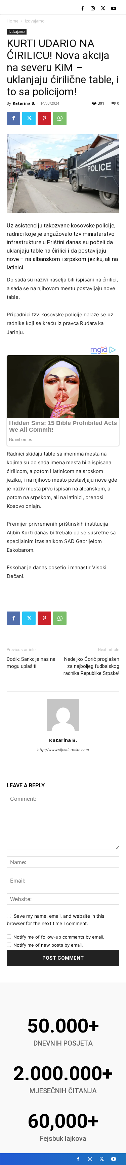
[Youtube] (113, 9)
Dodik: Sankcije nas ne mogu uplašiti (31, 662)
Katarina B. (24, 103)
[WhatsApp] (60, 118)
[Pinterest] (44, 118)
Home (12, 21)
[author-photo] (63, 731)
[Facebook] (82, 9)
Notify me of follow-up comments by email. (58, 937)
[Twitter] (103, 9)
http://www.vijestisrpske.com (63, 749)
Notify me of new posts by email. (48, 945)
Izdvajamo (35, 21)
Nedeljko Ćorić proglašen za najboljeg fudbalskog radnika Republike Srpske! (91, 666)
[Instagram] (93, 9)
